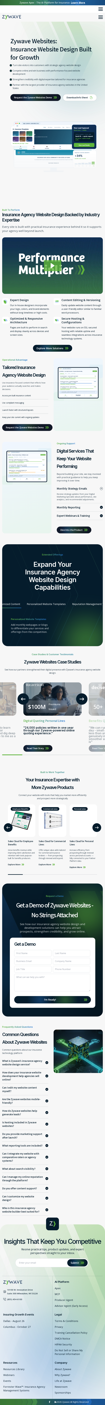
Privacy (59, 1326)
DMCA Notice (62, 1338)
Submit (75, 1262)
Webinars (8, 1375)
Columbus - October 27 (17, 1326)
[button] (23, 699)
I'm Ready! (50, 999)
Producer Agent (64, 1300)
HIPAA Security (63, 1344)
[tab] (46, 604)
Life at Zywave (63, 1380)
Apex (57, 1288)
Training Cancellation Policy (71, 1332)
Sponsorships (63, 1392)
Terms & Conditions (66, 1321)
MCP (57, 1294)
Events (7, 1380)
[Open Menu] (100, 9)
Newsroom (61, 1386)
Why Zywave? (62, 1375)
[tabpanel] (52, 626)
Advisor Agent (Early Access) (71, 1305)
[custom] (49, 1402)
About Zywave (63, 1369)
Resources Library (13, 1369)
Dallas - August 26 (13, 1321)
